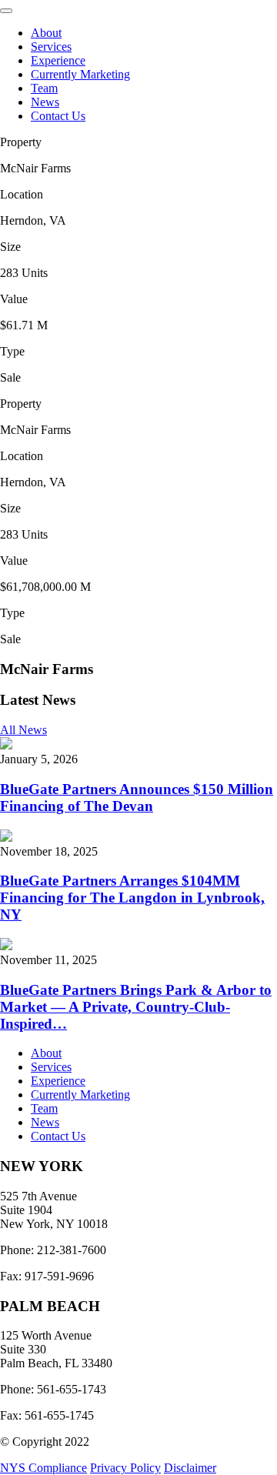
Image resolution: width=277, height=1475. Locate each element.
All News (23, 729)
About (46, 32)
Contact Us (58, 115)
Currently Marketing (80, 74)
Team (44, 88)
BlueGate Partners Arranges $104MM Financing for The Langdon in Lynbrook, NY (132, 898)
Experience (58, 60)
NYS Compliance (43, 1467)
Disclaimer (190, 1467)
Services (51, 46)
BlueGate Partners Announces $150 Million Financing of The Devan (136, 797)
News (45, 101)
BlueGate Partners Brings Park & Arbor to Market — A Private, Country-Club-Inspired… (136, 1007)
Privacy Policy (125, 1467)
